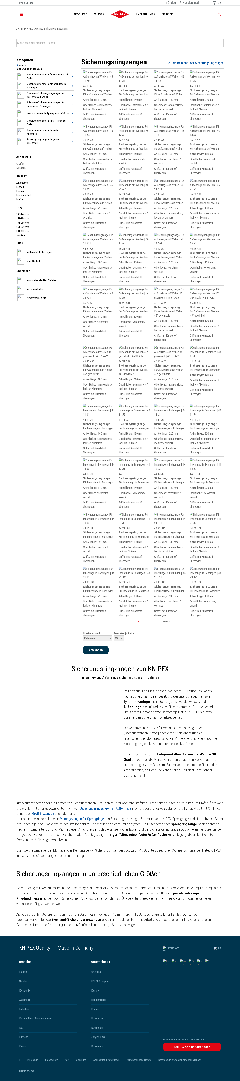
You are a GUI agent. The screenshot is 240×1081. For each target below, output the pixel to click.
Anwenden (220, 43)
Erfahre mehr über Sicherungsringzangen (197, 63)
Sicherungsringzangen (56, 28)
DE (219, 948)
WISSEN (99, 14)
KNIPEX (22, 28)
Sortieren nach (91, 633)
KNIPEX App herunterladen (192, 1047)
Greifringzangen (43, 813)
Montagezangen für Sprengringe (82, 819)
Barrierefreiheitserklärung (139, 1060)
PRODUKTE (80, 14)
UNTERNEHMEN (145, 14)
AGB (67, 1060)
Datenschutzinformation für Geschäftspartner (180, 1060)
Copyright (81, 1060)
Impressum (32, 1060)
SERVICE (167, 14)
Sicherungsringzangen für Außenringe (105, 808)
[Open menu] (26, 14)
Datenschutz (51, 1060)
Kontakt (173, 948)
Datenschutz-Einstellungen (106, 1060)
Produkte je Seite (124, 633)
